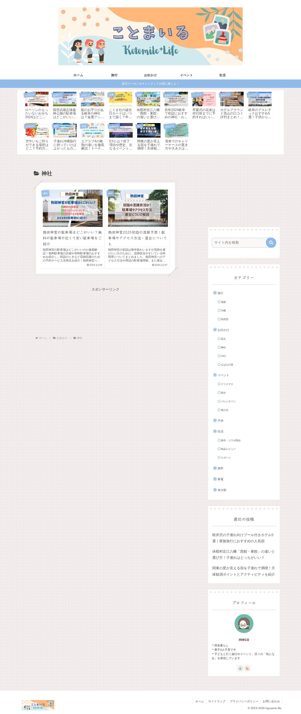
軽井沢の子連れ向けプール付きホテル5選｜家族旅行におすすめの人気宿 (242, 538)
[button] (271, 243)
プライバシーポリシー (244, 701)
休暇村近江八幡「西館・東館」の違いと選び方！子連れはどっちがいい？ (243, 555)
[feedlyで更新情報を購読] (240, 668)
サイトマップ (216, 701)
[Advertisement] (105, 311)
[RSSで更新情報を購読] (247, 668)
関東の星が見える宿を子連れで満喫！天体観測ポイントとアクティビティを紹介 (243, 571)
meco (244, 639)
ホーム (199, 701)
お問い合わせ (271, 701)
